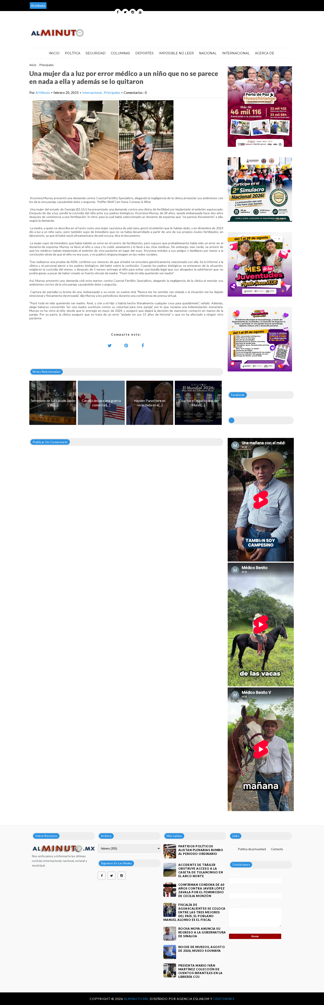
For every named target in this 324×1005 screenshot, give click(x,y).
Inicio (54, 53)
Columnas (120, 53)
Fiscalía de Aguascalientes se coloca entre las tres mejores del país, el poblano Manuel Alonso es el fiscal (194, 912)
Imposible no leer (176, 53)
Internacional (236, 53)
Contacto (277, 849)
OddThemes (224, 999)
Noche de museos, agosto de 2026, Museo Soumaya (201, 948)
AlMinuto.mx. (137, 999)
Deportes (144, 53)
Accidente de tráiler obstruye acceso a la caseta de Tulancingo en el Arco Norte (200, 870)
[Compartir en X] (109, 345)
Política (72, 53)
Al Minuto (42, 93)
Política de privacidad (252, 849)
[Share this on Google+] (126, 345)
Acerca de (264, 53)
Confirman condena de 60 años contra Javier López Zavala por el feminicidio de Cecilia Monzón (201, 890)
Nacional (208, 53)
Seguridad (96, 53)
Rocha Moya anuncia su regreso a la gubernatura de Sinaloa (202, 932)
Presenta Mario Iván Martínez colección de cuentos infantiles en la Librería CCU (200, 971)
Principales (46, 65)
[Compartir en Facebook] (143, 345)
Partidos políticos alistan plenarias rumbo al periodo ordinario (200, 849)
